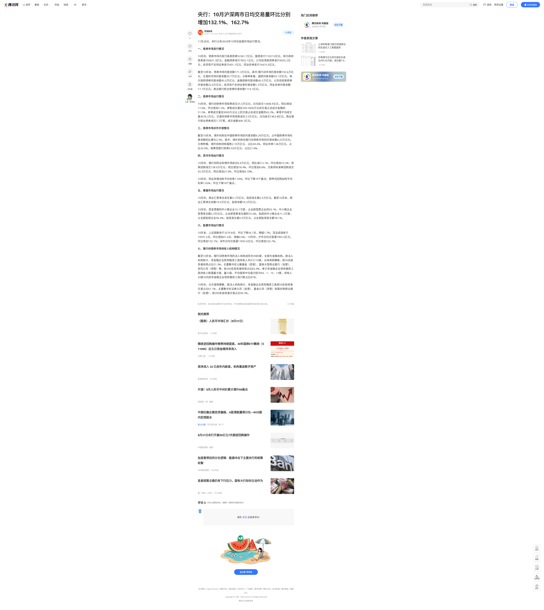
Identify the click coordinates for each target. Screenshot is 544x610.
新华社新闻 (203, 333)
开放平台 (240, 589)
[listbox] (246, 403)
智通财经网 (203, 379)
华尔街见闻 (212, 425)
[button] (338, 25)
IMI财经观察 (203, 470)
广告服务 (249, 589)
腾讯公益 (266, 589)
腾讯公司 (242, 601)
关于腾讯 (201, 589)
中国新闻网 (203, 447)
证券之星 (202, 356)
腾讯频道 (284, 589)
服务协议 (223, 589)
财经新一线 (203, 402)
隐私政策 (232, 589)
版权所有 (249, 601)
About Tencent (212, 589)
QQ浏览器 (276, 589)
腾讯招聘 (258, 589)
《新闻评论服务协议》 (236, 502)
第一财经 (202, 493)
